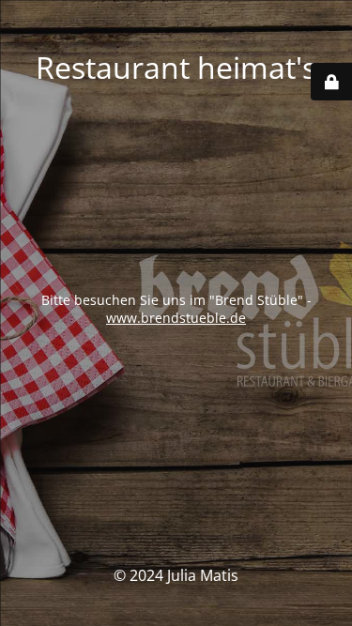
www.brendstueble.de (176, 318)
